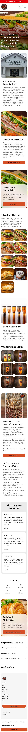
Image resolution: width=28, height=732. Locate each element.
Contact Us (5, 694)
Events (4, 688)
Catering (4, 683)
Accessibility (5, 710)
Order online (13, 729)
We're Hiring (5, 690)
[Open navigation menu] (24, 6)
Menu (20, 7)
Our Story (5, 685)
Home (4, 679)
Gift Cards (5, 692)
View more (6, 524)
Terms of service (6, 708)
